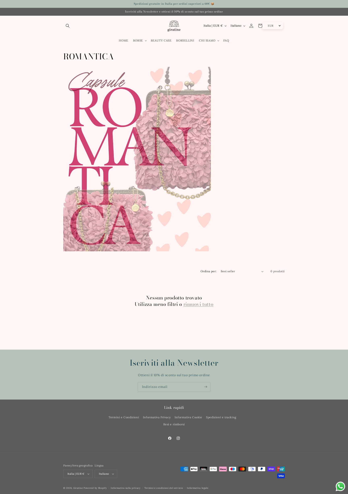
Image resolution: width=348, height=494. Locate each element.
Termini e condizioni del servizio (163, 488)
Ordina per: (208, 271)
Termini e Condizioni (124, 417)
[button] (67, 25)
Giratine (78, 488)
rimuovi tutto (198, 304)
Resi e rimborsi (174, 424)
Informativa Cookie (188, 417)
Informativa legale (197, 488)
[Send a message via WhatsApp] (340, 486)
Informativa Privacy (157, 417)
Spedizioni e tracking (221, 417)
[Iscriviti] (205, 386)
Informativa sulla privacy (126, 488)
